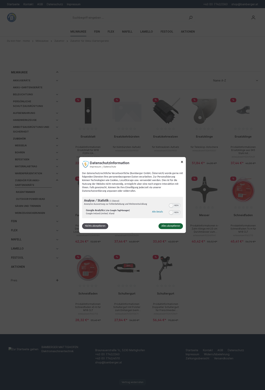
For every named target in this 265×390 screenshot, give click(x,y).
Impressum (95, 167)
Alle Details (157, 212)
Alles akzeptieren (170, 226)
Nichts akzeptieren (95, 226)
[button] (171, 205)
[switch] (174, 205)
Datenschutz (109, 167)
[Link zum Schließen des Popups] (182, 162)
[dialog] (132, 195)
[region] (132, 208)
